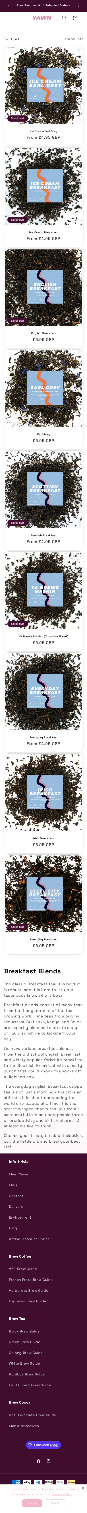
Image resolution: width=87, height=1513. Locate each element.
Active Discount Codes (29, 1239)
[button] (9, 18)
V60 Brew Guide (23, 1269)
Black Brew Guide (24, 1331)
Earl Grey (43, 434)
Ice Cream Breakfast (43, 232)
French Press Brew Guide (31, 1280)
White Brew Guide (24, 1363)
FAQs (13, 1185)
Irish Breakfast (43, 838)
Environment (20, 1217)
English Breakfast (43, 333)
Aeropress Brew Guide (28, 1290)
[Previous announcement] (9, 6)
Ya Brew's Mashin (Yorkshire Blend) (43, 636)
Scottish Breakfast (43, 535)
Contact (16, 1196)
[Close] (83, 1488)
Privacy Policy (62, 1494)
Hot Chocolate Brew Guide (32, 1415)
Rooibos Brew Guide (27, 1374)
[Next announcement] (78, 6)
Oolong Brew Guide (26, 1353)
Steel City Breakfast (43, 939)
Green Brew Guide (24, 1342)
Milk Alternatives (24, 1426)
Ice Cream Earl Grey (43, 131)
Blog (13, 1228)
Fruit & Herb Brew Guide (30, 1385)
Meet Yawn (18, 1174)
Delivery (16, 1206)
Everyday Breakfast (43, 737)
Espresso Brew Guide (27, 1301)
